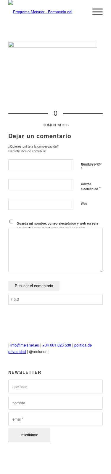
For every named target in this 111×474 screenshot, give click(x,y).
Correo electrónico (91, 187)
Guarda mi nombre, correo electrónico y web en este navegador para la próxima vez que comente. (57, 226)
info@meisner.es (24, 345)
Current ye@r (91, 167)
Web (84, 203)
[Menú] (94, 12)
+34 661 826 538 (56, 345)
